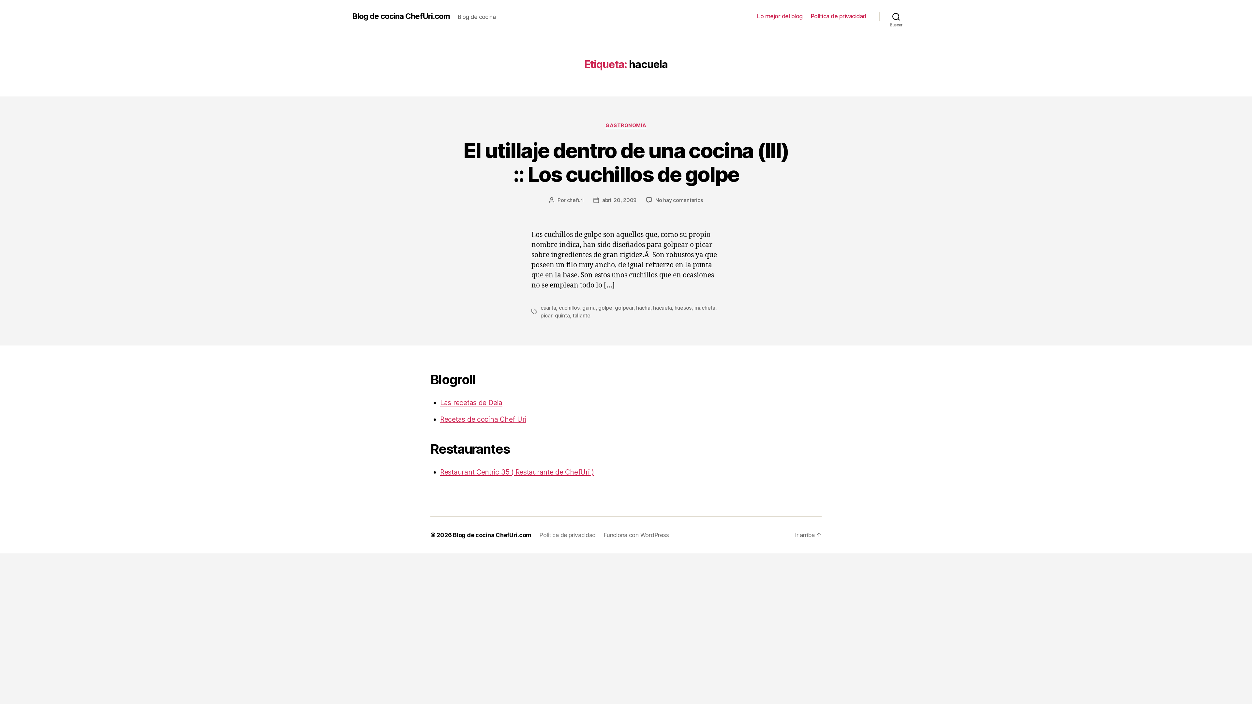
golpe (605, 307)
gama (589, 307)
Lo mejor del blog (780, 16)
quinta (562, 315)
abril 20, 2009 (619, 200)
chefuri (575, 200)
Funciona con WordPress (636, 535)
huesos (683, 307)
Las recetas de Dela (471, 403)
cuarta (548, 307)
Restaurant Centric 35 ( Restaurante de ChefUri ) (517, 472)
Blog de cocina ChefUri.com (401, 16)
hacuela (662, 307)
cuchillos (569, 307)
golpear (624, 307)
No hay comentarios (679, 200)
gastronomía (626, 125)
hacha (643, 307)
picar (546, 315)
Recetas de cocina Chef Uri (483, 419)
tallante (581, 315)
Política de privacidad (838, 16)
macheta (704, 307)
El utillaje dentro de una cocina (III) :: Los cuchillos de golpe (626, 162)
